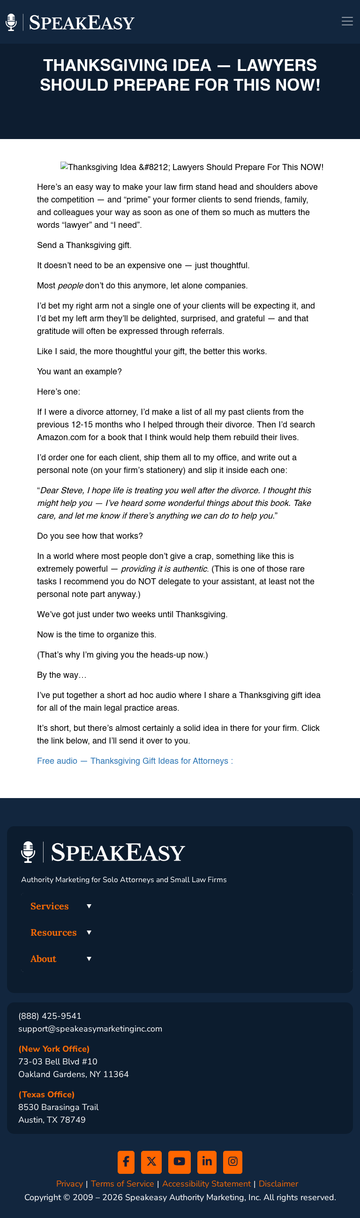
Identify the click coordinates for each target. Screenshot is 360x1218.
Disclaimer (278, 1184)
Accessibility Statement (206, 1184)
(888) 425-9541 (50, 1016)
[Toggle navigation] (347, 21)
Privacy (69, 1184)
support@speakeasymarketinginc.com (90, 1028)
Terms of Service (122, 1184)
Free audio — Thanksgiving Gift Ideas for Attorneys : (135, 761)
